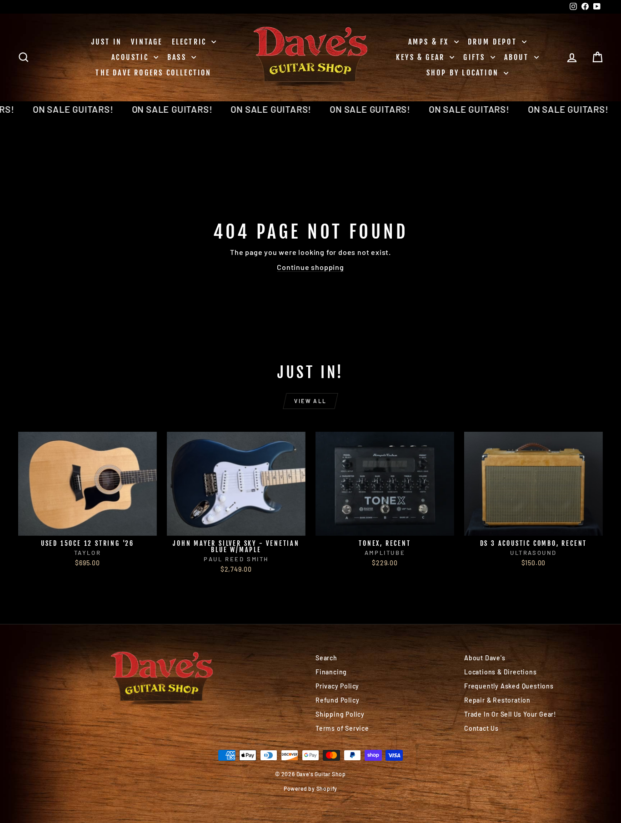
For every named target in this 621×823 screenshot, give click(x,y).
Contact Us (481, 728)
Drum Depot (494, 41)
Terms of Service (342, 728)
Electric (191, 41)
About (518, 57)
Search (326, 658)
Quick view (87, 526)
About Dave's (485, 658)
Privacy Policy (337, 686)
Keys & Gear (421, 57)
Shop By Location (463, 72)
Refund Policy (337, 700)
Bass (178, 57)
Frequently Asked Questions (509, 686)
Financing (331, 672)
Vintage (146, 41)
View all (310, 401)
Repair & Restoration (497, 700)
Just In (106, 41)
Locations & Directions (500, 672)
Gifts (475, 57)
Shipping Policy (340, 714)
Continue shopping (310, 267)
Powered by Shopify (310, 788)
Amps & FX (430, 41)
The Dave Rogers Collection (153, 72)
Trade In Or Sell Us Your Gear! (510, 714)
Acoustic (131, 57)
